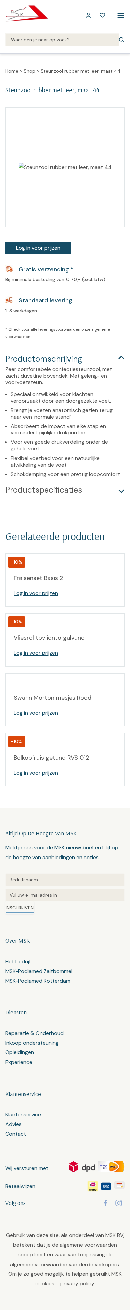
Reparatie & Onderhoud (34, 1033)
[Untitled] (65, 879)
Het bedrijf (18, 961)
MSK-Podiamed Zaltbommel (38, 971)
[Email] (65, 895)
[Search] (62, 40)
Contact (15, 1133)
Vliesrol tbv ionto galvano (49, 638)
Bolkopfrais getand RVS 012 (51, 757)
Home (11, 71)
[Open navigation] (119, 15)
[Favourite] (102, 15)
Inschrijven (20, 908)
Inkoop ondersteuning (32, 1042)
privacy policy (77, 1283)
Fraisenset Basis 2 (38, 578)
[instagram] (119, 1203)
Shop (29, 71)
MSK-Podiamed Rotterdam (37, 980)
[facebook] (105, 1203)
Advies (13, 1124)
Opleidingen (19, 1052)
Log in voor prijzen (38, 247)
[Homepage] (26, 15)
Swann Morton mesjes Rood (52, 698)
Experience (18, 1062)
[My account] (88, 15)
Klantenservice (23, 1114)
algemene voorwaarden (88, 1244)
